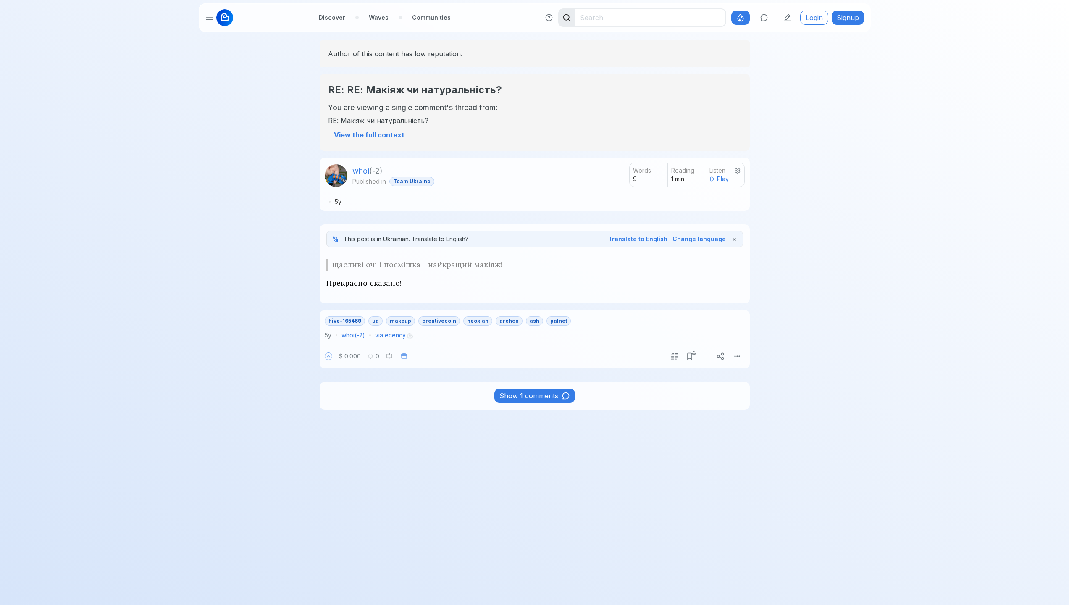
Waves (379, 17)
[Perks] (740, 18)
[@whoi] (336, 175)
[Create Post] (787, 18)
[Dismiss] (734, 239)
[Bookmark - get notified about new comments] (689, 356)
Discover (332, 17)
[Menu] (737, 356)
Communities (431, 17)
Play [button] (723, 178)
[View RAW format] (674, 356)
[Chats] (764, 18)
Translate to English (637, 238)
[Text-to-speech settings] (737, 170)
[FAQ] (549, 18)
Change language (699, 238)
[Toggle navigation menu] (209, 18)
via (390, 335)
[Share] (720, 356)
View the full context (369, 135)
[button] (328, 356)
